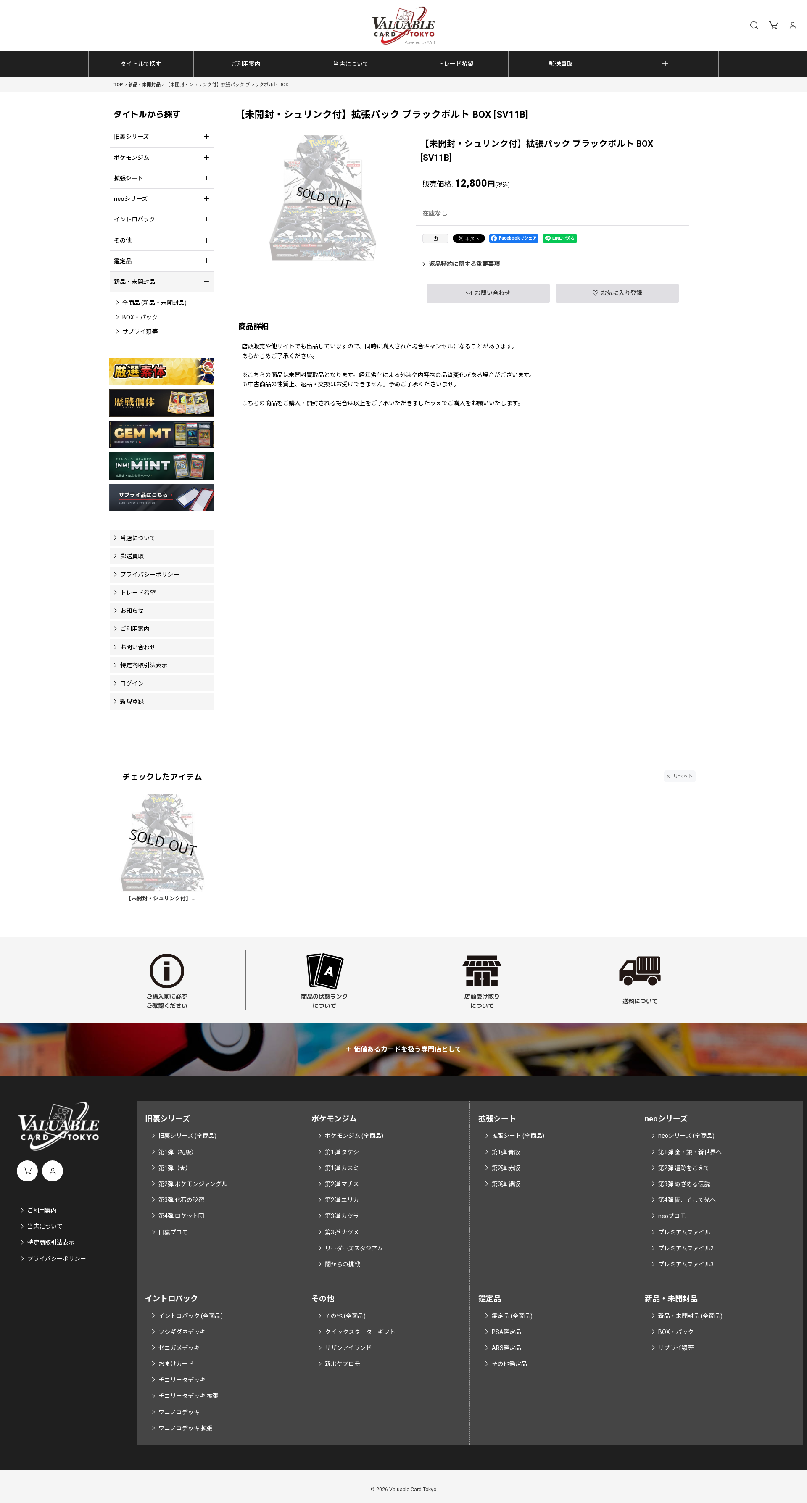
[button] (754, 25)
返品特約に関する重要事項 (464, 264)
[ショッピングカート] (773, 25)
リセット (683, 776)
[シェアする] (435, 238)
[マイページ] (792, 25)
